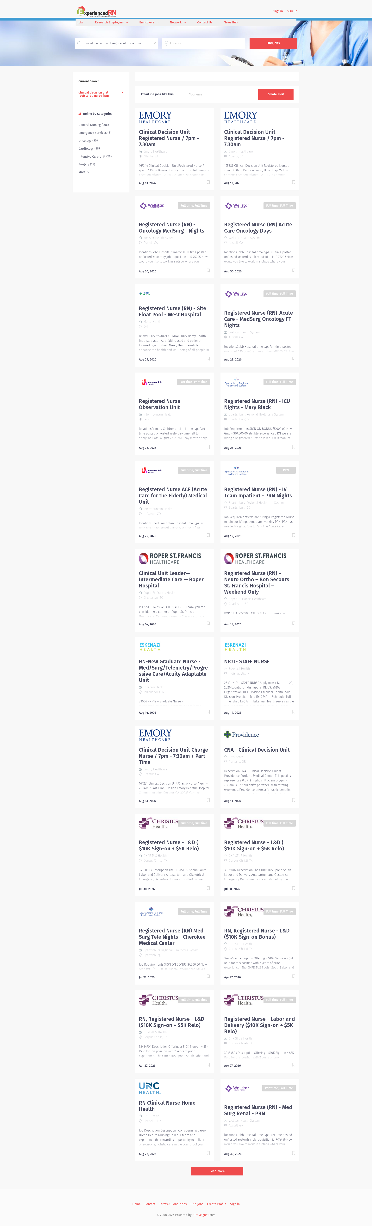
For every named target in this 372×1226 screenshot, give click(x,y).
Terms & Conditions (173, 1204)
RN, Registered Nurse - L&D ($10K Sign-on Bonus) (257, 934)
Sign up (292, 11)
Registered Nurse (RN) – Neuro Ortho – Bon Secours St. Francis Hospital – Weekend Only (256, 582)
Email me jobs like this (157, 94)
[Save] (204, 182)
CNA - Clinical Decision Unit (257, 750)
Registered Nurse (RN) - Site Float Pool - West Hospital (172, 311)
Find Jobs (273, 43)
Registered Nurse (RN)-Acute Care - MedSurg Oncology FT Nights (258, 319)
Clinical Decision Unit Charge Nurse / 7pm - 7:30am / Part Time (173, 756)
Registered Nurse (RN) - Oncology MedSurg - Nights (171, 228)
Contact (150, 1204)
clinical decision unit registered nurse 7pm (93, 94)
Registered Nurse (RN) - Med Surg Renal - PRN (258, 1110)
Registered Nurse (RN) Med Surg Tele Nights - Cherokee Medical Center (172, 937)
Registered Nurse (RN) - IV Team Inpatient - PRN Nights (258, 492)
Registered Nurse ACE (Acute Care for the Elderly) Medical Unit (173, 495)
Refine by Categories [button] (97, 114)
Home (136, 1204)
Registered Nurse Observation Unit (159, 404)
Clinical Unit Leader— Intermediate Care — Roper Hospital (171, 579)
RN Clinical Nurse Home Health (167, 1106)
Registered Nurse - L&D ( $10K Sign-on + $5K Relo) (169, 845)
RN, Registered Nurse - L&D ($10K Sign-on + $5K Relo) (171, 1022)
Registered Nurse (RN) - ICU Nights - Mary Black (257, 404)
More (82, 172)
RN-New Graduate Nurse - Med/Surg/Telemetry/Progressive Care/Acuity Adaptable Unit (173, 671)
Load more (217, 1171)
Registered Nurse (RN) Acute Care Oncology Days (258, 228)
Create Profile (216, 1204)
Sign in (278, 11)
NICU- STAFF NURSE (247, 662)
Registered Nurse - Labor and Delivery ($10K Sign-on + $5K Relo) (259, 1025)
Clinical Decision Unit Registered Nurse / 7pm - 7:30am (169, 138)
